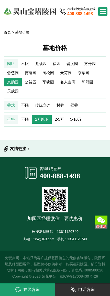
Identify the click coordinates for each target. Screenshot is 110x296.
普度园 (72, 63)
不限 (25, 63)
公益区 (30, 82)
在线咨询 (31, 289)
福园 (56, 63)
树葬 (60, 105)
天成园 (13, 91)
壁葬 (74, 105)
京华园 (83, 73)
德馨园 (30, 73)
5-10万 (75, 119)
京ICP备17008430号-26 (79, 276)
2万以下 (42, 119)
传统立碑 (42, 105)
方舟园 (90, 63)
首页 (7, 32)
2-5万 (59, 119)
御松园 (48, 73)
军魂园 (48, 82)
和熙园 (87, 82)
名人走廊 (67, 82)
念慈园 (13, 73)
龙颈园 (41, 63)
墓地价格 (22, 32)
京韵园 (13, 82)
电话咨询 (86, 289)
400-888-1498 (60, 176)
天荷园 (66, 73)
